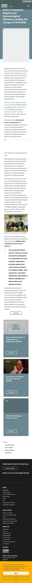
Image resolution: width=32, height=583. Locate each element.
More (16, 573)
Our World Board (7, 537)
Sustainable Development (9, 504)
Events (4, 517)
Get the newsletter (10, 468)
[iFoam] (4, 6)
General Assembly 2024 (8, 523)
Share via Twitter (9, 447)
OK (16, 578)
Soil (3, 500)
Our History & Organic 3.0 (9, 541)
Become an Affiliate (7, 513)
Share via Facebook (9, 445)
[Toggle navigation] (29, 6)
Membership (6, 529)
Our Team (5, 531)
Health (4, 498)
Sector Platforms (7, 533)
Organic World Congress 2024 (10, 521)
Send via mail (8, 452)
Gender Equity (6, 496)
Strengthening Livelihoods (9, 502)
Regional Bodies (6, 535)
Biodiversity (5, 490)
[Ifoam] (16, 551)
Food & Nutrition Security (9, 494)
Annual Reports (6, 539)
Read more (11, 352)
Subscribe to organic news (9, 519)
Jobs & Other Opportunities (9, 515)
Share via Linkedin (9, 450)
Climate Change (6, 492)
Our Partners (6, 543)
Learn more (16, 313)
